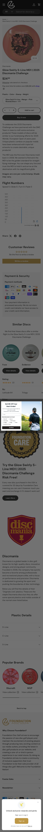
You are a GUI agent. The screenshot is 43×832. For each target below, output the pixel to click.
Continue (11, 427)
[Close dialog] (40, 403)
